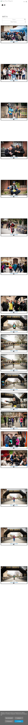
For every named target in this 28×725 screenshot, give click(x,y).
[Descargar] (14, 40)
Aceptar (19, 721)
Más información (9, 718)
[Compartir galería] (4, 5)
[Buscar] (25, 19)
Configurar (19, 718)
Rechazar (9, 721)
